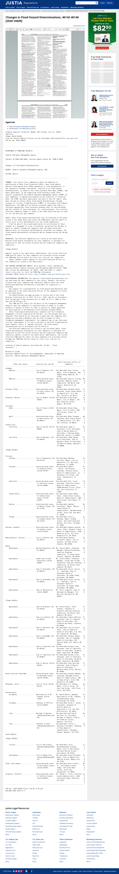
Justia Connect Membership (96, 842)
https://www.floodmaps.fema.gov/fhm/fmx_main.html (49, 274)
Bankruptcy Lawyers (12, 815)
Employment (64, 821)
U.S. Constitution (10, 842)
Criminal (35, 818)
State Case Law (37, 848)
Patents (62, 853)
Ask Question (102, 166)
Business (63, 812)
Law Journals (91, 826)
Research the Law (33, 7)
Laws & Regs (55, 7)
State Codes (36, 845)
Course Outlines (92, 823)
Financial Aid (91, 821)
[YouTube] (16, 871)
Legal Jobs (63, 842)
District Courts (10, 856)
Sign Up (109, 3)
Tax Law (62, 832)
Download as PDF (79, 26)
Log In (102, 3)
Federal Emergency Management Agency (53, 11)
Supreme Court (10, 850)
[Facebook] (19, 871)
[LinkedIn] (14, 871)
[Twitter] (29, 871)
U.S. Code (8, 845)
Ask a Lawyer (21, 7)
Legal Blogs (63, 845)
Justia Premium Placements (95, 848)
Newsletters (65, 7)
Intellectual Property (66, 823)
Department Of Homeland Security (30, 11)
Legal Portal (67, 871)
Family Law (36, 829)
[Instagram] (21, 871)
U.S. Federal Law (11, 839)
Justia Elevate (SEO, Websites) (96, 850)
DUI (33, 823)
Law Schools (44, 7)
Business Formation (66, 815)
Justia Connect (57, 871)
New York (35, 856)
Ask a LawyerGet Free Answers (99, 156)
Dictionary (90, 815)
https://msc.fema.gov (41, 257)
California (35, 850)
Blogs (88, 829)
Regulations (9, 848)
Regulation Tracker (15, 11)
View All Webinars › (102, 134)
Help (80, 871)
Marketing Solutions (77, 7)
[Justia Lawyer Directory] (31, 871)
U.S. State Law (37, 839)
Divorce (34, 821)
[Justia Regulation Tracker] (13, 2)
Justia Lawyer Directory (94, 845)
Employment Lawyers (12, 823)
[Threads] (24, 871)
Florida (34, 853)
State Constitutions (38, 842)
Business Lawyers (11, 818)
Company (75, 871)
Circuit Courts (9, 853)
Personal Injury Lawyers (13, 832)
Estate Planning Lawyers (13, 826)
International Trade (66, 826)
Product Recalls (64, 850)
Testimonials (91, 859)
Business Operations (66, 818)
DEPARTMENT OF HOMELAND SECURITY (22, 129)
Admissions (90, 818)
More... (7, 834)
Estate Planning (37, 826)
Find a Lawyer (10, 7)
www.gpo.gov (72, 138)
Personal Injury (37, 832)
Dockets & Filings (11, 859)
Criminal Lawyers (11, 821)
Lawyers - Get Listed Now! (102, 189)
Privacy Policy (98, 871)
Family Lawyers (10, 829)
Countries (63, 859)
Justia (7, 11)
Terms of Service (88, 871)
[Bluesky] (26, 871)
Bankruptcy (36, 815)
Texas (34, 859)
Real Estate (63, 829)
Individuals (36, 812)
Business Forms (65, 848)
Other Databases (66, 839)
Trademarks (64, 856)
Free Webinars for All (101, 91)
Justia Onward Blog (93, 856)
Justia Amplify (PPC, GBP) (95, 853)
